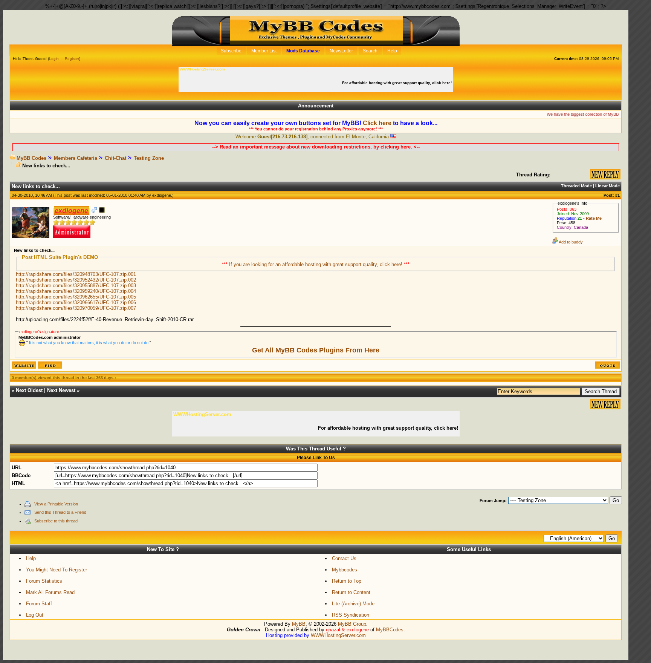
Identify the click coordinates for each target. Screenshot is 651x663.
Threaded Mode (576, 186)
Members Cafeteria (75, 158)
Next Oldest (29, 390)
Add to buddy (570, 242)
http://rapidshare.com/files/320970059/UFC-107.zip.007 (76, 308)
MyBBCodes (389, 629)
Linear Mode (607, 186)
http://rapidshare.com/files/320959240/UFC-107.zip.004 (76, 291)
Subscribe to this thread (56, 521)
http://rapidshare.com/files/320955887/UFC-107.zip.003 (76, 285)
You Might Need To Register (56, 570)
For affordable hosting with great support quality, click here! (397, 83)
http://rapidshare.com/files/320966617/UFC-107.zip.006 (76, 302)
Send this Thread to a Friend (60, 512)
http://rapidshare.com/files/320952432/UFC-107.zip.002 (76, 280)
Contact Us (344, 558)
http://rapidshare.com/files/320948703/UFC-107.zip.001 (76, 274)
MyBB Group (352, 624)
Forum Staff (39, 603)
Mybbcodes (344, 570)
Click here (377, 123)
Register (72, 59)
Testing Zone (149, 158)
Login (54, 59)
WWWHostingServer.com (338, 635)
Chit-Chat (115, 158)
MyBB (299, 624)
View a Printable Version (56, 504)
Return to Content (351, 592)
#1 (617, 195)
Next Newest (61, 390)
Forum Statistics (44, 581)
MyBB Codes (31, 158)
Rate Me (594, 218)
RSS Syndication (350, 615)
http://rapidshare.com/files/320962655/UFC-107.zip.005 (76, 297)
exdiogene (161, 195)
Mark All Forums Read (50, 592)
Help (31, 558)
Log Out (34, 615)
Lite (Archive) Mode (353, 603)
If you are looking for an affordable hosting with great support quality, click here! (316, 264)
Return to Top (346, 581)
